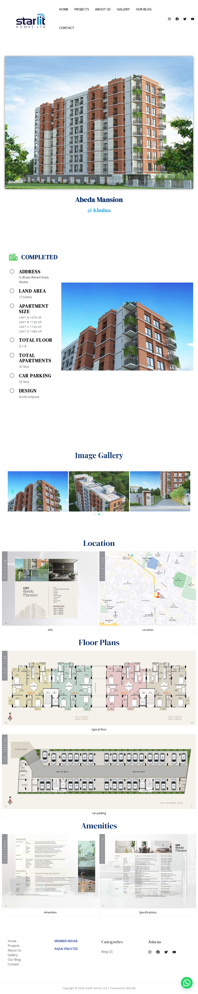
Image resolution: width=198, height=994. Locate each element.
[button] (95, 514)
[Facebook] (177, 18)
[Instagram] (169, 18)
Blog (104, 952)
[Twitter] (184, 18)
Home (63, 9)
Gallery (123, 9)
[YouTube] (192, 18)
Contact (66, 28)
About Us (103, 9)
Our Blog (144, 9)
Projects (81, 9)
